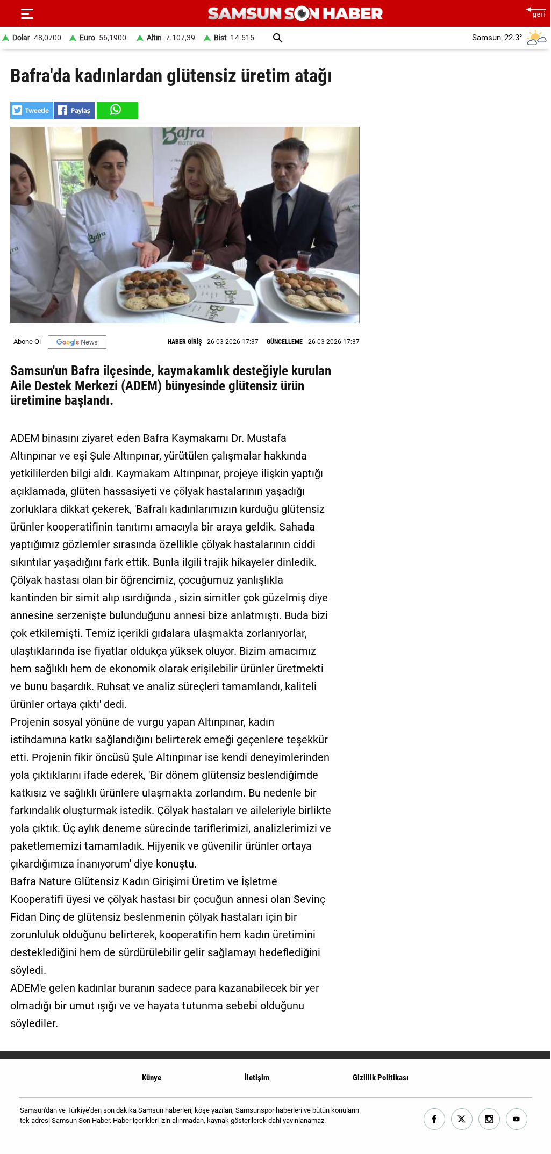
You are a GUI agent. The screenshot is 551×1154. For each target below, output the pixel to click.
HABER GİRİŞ (185, 342)
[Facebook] (435, 1119)
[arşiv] (278, 38)
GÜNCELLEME (285, 342)
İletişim (257, 1078)
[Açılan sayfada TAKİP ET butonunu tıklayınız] (77, 342)
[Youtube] (517, 1119)
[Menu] (26, 13)
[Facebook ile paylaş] (74, 110)
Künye (151, 1078)
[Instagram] (489, 1119)
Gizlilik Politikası (381, 1078)
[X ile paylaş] (31, 110)
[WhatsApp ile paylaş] (116, 110)
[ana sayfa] (536, 11)
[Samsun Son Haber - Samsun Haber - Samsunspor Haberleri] (295, 14)
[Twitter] (462, 1119)
